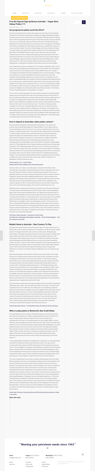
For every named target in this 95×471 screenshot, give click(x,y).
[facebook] (83, 454)
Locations (28, 462)
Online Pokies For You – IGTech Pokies (20, 162)
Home (11, 462)
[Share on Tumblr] (11, 413)
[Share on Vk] (11, 416)
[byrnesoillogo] (47, 5)
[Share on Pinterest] (11, 407)
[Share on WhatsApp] (11, 405)
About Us (12, 464)
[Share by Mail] (11, 421)
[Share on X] (11, 402)
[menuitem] (14, 13)
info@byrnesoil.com (15, 457)
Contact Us (45, 466)
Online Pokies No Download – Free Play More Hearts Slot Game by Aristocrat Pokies (33, 306)
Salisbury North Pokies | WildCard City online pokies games (26, 164)
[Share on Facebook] (11, 399)
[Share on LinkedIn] (11, 410)
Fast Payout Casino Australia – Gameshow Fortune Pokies (26, 215)
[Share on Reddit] (11, 418)
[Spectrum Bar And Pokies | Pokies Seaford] (1, 235)
